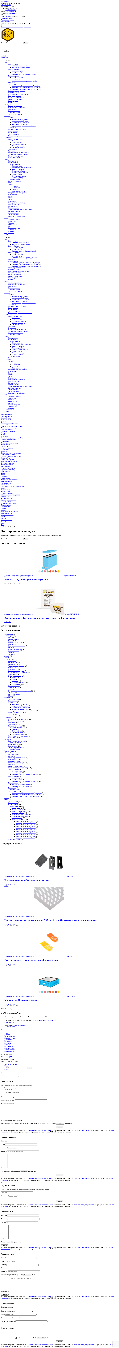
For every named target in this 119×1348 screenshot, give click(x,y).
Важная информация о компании (11, 1120)
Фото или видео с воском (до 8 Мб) (12, 1275)
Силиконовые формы (18, 147)
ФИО (2, 1258)
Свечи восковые (13, 213)
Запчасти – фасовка (14, 181)
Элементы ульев (13, 84)
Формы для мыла (13, 214)
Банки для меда (17, 166)
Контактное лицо (6, 1318)
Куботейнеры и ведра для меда (21, 167)
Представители (9, 233)
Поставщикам (5, 21)
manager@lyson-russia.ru (18, 1025)
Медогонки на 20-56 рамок (20, 122)
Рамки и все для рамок (15, 99)
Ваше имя (4, 1141)
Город (2, 1314)
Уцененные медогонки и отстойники (24, 126)
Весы (2, 525)
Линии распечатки (14, 111)
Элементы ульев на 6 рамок (20, 66)
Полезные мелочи (14, 204)
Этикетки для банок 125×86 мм (26, 823)
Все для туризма (13, 206)
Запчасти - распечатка (15, 742)
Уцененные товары (14, 112)
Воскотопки (16, 141)
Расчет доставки (13, 224)
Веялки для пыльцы (18, 146)
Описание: (4, 1168)
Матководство (12, 201)
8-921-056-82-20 (11, 11)
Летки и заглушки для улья (16, 97)
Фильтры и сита (13, 131)
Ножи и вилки (12, 109)
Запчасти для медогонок (19, 124)
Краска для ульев (13, 92)
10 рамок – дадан (17, 71)
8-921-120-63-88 (10, 10)
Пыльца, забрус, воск (15, 139)
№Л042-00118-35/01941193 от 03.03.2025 (47, 1020)
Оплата (10, 226)
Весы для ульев (13, 101)
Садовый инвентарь (7, 515)
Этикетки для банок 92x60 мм (25, 838)
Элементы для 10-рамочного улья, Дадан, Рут (26, 87)
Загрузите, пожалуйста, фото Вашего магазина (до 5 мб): (19, 1338)
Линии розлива (13, 162)
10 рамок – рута (17, 72)
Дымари (10, 196)
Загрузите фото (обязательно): (10, 1171)
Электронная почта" (7, 1104)
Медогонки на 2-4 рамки (20, 119)
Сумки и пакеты (17, 174)
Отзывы (7, 1045)
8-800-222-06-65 (6, 5)
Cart (6, 1069)
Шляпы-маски (16, 188)
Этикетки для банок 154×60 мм (26, 829)
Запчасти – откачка (14, 134)
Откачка (7, 116)
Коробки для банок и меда (20, 172)
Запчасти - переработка (15, 721)
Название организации (8, 1097)
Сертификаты (12, 229)
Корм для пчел (12, 194)
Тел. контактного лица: (8, 1321)
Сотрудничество (9, 1051)
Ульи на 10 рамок (13, 69)
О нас (6, 218)
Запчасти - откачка (14, 699)
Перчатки (15, 189)
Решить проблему (6, 18)
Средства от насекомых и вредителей (20, 209)
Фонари (3, 518)
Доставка (11, 223)
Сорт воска (4, 1268)
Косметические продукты (16, 671)
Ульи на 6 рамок (13, 64)
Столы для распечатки (15, 106)
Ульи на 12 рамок (13, 76)
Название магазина (7, 1307)
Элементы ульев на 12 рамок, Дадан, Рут (25, 781)
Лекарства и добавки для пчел (17, 193)
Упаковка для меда (14, 164)
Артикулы (4, 1151)
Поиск (26, 43)
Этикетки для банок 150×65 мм (26, 828)
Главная (3, 526)
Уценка (6, 798)
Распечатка (8, 104)
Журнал (6, 657)
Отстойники (12, 127)
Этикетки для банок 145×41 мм (26, 826)
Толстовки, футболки (18, 191)
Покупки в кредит (14, 228)
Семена (3, 488)
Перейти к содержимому (23, 27)
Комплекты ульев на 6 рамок (21, 67)
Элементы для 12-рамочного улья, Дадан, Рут (26, 89)
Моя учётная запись (10, 1064)
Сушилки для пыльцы (19, 144)
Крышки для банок (18, 169)
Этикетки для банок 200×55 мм (26, 834)
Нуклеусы (11, 82)
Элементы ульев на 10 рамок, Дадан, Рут (25, 774)
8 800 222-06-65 (6, 16)
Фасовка (7, 159)
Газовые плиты (5, 506)
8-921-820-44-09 (12, 13)
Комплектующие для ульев (16, 91)
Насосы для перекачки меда (17, 129)
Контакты (11, 231)
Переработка (8, 137)
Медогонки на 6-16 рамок (20, 121)
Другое (10, 102)
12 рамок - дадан (17, 778)
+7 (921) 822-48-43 (10, 1022)
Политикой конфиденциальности (84, 1130)
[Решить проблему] (1, 25)
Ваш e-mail (4, 1219)
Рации (3, 516)
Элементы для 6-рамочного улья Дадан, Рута (26, 86)
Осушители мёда (13, 149)
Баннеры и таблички (14, 211)
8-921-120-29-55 (12, 8)
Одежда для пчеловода (8, 469)
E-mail (3, 1144)
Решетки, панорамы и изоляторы (18, 94)
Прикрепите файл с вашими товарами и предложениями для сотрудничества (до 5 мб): (28, 1123)
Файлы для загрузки (14, 219)
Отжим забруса (17, 142)
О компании (8, 1041)
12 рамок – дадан (17, 77)
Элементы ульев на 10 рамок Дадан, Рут (24, 74)
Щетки (10, 198)
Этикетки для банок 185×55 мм (26, 833)
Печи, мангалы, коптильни (9, 511)
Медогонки (11, 117)
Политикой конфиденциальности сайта (40, 1130)
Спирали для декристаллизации (18, 154)
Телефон (3, 1148)
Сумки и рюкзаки (6, 520)
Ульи (6, 62)
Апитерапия (5, 485)
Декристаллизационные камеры (18, 152)
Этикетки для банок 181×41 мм (26, 831)
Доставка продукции (7, 20)
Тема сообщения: (6, 1242)
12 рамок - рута (17, 779)
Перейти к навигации (8, 27)
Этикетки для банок (18, 171)
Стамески (11, 199)
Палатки (3, 521)
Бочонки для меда (17, 177)
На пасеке (7, 183)
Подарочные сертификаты (16, 216)
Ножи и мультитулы (7, 513)
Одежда (10, 184)
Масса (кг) (4, 1271)
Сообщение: (4, 1239)
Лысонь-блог (12, 221)
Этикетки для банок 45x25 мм (25, 836)
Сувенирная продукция (19, 176)
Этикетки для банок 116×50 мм (25, 821)
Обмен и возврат (9, 1050)
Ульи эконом (12, 788)
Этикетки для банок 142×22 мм (26, 824)
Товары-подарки (9, 751)
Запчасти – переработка (15, 156)
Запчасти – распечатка (15, 114)
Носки (3, 523)
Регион (3, 1261)
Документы (8, 1039)
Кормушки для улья (14, 96)
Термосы (3, 508)
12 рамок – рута (17, 79)
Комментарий (5, 1291)
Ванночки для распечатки (16, 107)
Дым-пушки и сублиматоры (17, 203)
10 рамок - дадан (17, 771)
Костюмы (15, 186)
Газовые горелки (13, 208)
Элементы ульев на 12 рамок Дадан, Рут (24, 81)
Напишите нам (9, 1048)
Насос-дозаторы (13, 161)
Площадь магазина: (7, 1311)
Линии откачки (13, 132)
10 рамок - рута (17, 773)
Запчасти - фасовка (14, 801)
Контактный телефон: (8, 1100)
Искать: (3, 43)
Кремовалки (12, 151)
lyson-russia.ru (12, 1026)
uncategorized (8, 634)
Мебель (3, 510)
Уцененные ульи (13, 789)
